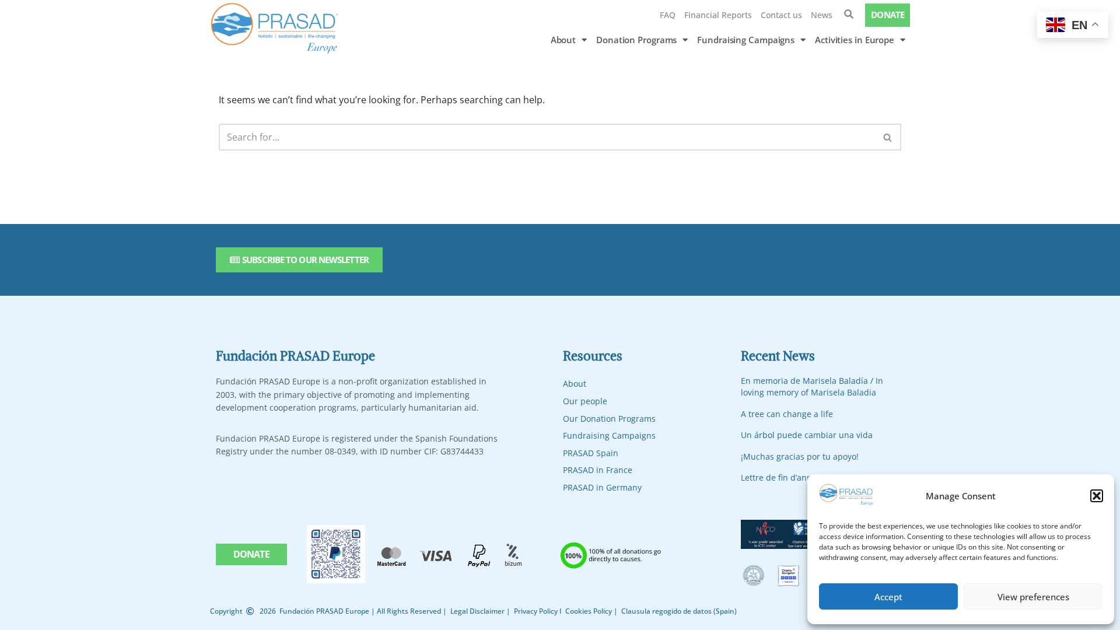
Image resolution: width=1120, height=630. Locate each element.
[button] (1096, 496)
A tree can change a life (787, 413)
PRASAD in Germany (602, 487)
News (821, 14)
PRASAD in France (597, 469)
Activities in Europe (854, 40)
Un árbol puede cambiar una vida (807, 434)
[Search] (888, 137)
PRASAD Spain (590, 453)
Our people (585, 401)
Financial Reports (718, 14)
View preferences (1033, 597)
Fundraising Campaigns (745, 40)
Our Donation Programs (609, 418)
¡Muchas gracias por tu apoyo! (800, 456)
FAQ (668, 14)
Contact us (781, 14)
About (563, 40)
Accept (888, 597)
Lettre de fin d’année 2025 (791, 477)
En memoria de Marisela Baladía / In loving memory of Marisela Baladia (812, 386)
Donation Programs (636, 40)
